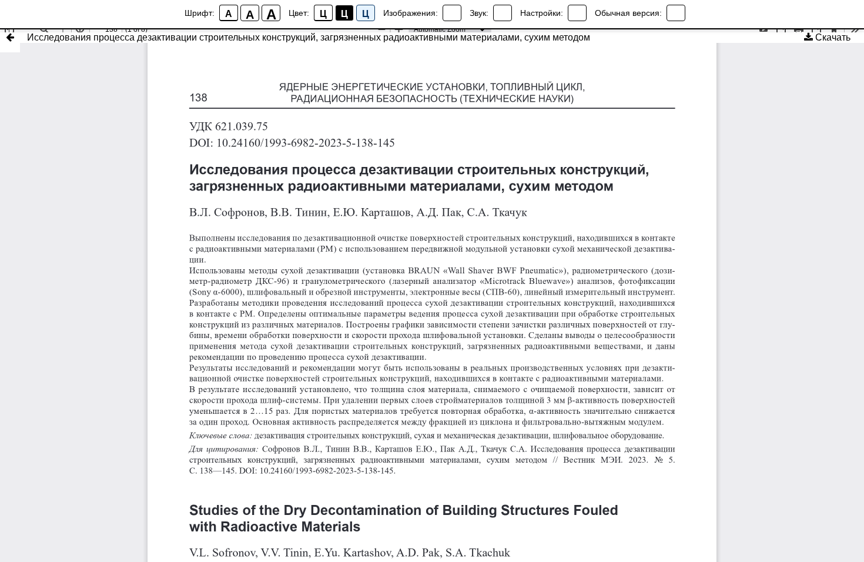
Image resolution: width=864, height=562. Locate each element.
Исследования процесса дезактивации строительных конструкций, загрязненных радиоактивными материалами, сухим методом (308, 37)
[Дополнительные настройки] (577, 13)
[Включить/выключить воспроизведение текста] (502, 13)
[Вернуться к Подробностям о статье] (10, 42)
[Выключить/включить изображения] (452, 13)
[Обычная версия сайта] (676, 13)
